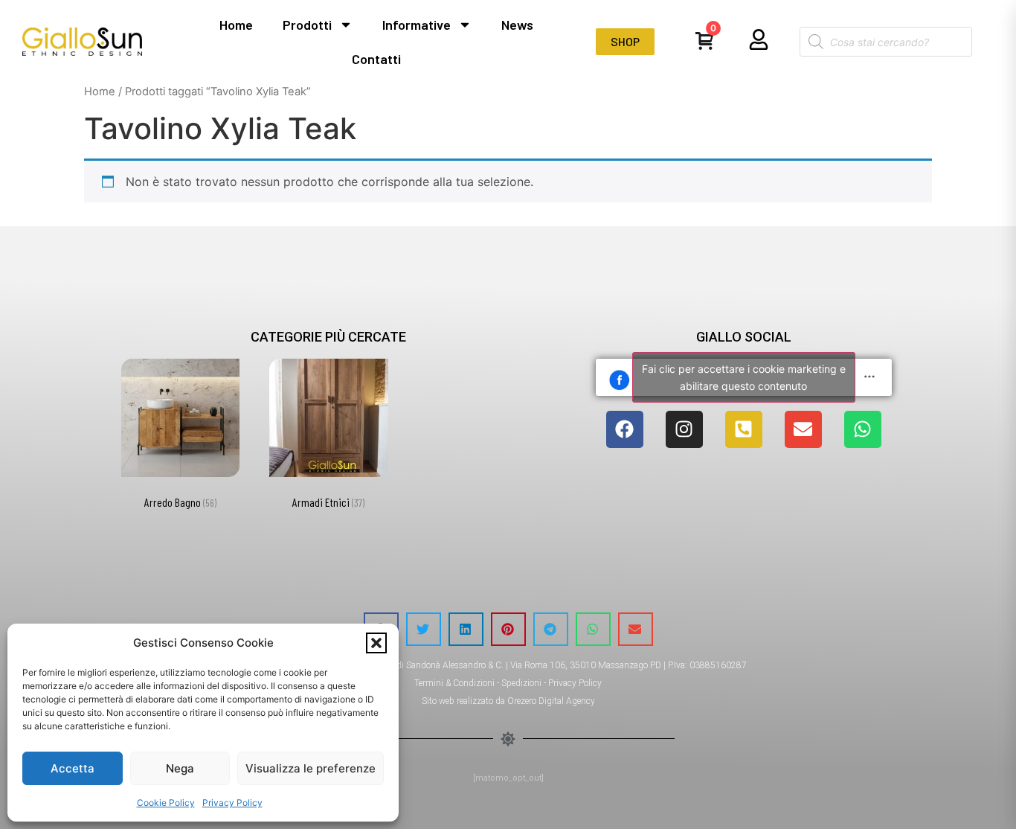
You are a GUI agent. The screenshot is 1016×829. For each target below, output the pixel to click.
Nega (180, 768)
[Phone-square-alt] (743, 429)
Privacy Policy (232, 802)
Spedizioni (521, 683)
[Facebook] (624, 429)
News (517, 24)
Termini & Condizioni (454, 683)
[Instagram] (684, 429)
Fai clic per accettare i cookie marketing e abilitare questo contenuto (744, 377)
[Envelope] (803, 429)
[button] (376, 643)
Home (236, 24)
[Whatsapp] (862, 429)
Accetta (72, 768)
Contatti (376, 59)
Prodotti (307, 24)
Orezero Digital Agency (551, 701)
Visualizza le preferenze (310, 768)
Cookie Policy (166, 802)
